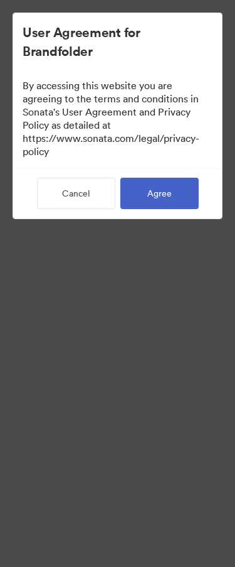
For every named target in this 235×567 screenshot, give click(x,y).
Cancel (76, 193)
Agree (159, 193)
